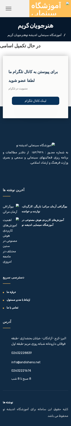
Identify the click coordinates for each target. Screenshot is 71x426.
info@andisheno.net (26, 362)
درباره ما (11, 292)
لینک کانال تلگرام (35, 101)
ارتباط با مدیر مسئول (18, 299)
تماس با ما (12, 307)
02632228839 (21, 353)
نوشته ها (8, 402)
